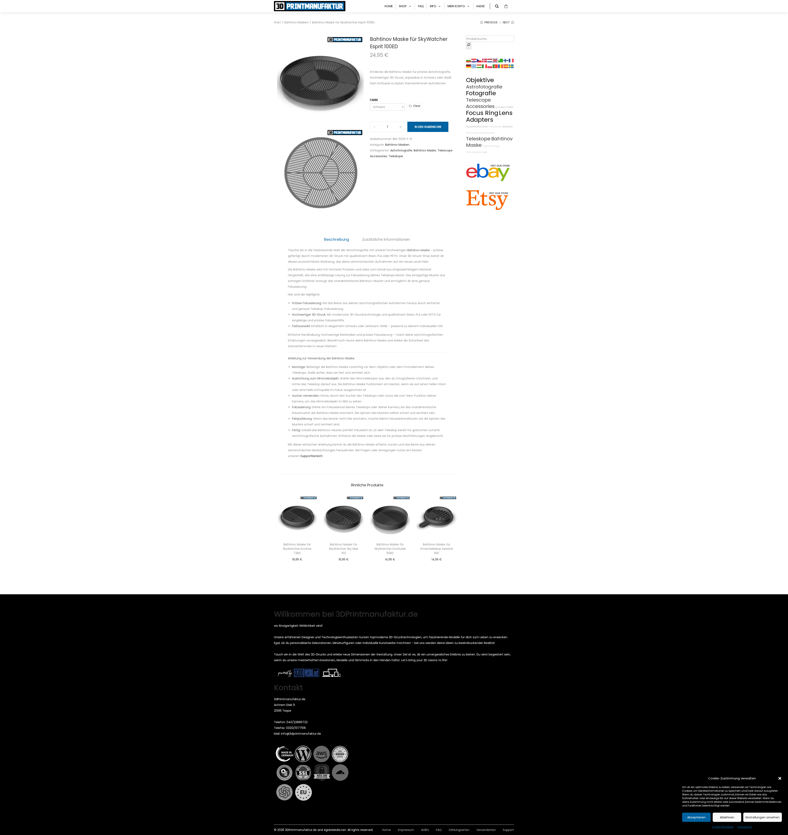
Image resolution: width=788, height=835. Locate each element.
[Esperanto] (500, 60)
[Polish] (490, 66)
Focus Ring (482, 113)
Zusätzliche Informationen (386, 239)
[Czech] (479, 60)
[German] (468, 66)
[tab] (336, 239)
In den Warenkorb (428, 127)
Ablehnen (727, 817)
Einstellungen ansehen (763, 817)
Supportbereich (311, 456)
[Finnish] (506, 60)
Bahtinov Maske (425, 150)
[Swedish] (511, 66)
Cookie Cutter (504, 107)
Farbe (374, 100)
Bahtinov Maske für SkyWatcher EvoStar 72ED (297, 548)
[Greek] (474, 66)
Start (277, 22)
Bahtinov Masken (296, 22)
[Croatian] (474, 60)
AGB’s (425, 830)
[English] (495, 60)
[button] (780, 778)
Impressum (745, 827)
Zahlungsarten (459, 830)
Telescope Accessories (480, 103)
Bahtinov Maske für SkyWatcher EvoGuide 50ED (390, 548)
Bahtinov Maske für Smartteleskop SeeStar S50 (436, 548)
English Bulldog (490, 146)
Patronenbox (495, 126)
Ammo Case (472, 132)
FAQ (439, 830)
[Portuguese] (495, 66)
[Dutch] (490, 60)
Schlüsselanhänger (476, 152)
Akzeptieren (696, 817)
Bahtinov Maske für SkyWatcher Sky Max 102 (343, 548)
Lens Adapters (489, 116)
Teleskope (395, 156)
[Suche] (468, 45)
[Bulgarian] (468, 60)
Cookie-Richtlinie (722, 827)
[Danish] (484, 60)
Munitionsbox (487, 132)
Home (386, 830)
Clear (416, 106)
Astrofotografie (401, 150)
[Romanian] (500, 66)
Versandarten (486, 830)
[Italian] (484, 66)
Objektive (480, 80)
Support (508, 830)
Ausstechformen (477, 126)
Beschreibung (336, 239)
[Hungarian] (479, 66)
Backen (508, 126)
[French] (511, 60)
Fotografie (481, 93)
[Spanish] (506, 66)
